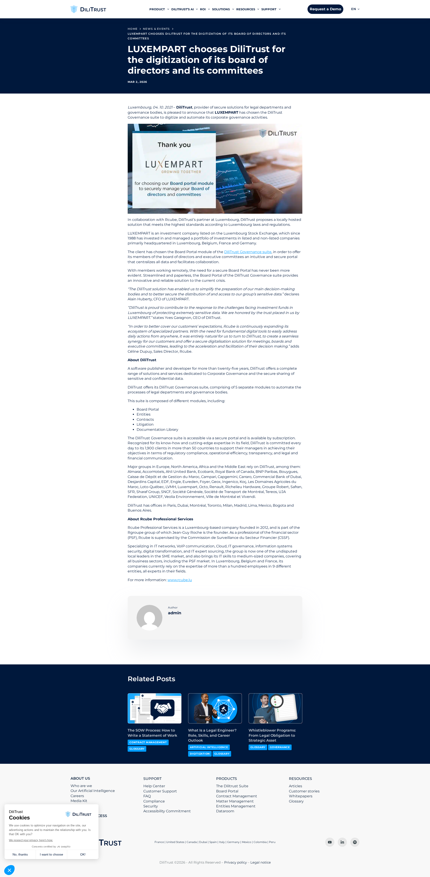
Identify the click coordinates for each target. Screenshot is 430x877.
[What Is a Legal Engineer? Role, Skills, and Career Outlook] (215, 708)
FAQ (147, 796)
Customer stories (304, 791)
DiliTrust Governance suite (247, 252)
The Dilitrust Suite (232, 786)
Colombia (260, 842)
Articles (295, 786)
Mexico (246, 842)
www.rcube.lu (180, 580)
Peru (272, 842)
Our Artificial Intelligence (93, 791)
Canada (192, 842)
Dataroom (225, 811)
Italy (222, 842)
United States (175, 842)
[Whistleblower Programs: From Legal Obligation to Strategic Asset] (275, 708)
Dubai (203, 842)
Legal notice (260, 862)
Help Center (154, 786)
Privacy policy (235, 862)
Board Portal (227, 791)
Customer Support (160, 791)
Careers (77, 796)
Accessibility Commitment (167, 811)
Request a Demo (325, 9)
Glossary (136, 748)
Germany (233, 842)
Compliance (154, 801)
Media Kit (79, 801)
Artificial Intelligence (209, 747)
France (159, 842)
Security (150, 806)
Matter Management (235, 801)
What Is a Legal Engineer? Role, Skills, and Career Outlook (212, 735)
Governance (280, 747)
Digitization (200, 753)
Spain (213, 842)
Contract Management (148, 742)
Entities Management (236, 806)
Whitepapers (300, 796)
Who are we (81, 786)
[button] (355, 9)
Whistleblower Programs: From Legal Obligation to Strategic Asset (272, 735)
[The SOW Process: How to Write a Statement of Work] (154, 708)
